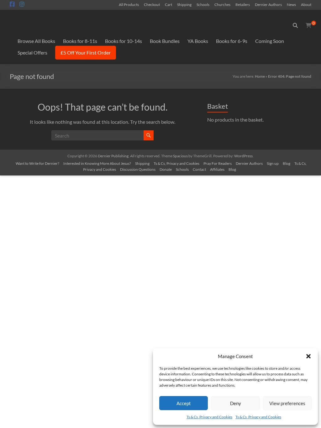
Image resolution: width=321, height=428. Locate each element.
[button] (308, 356)
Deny (235, 403)
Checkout (152, 4)
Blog (286, 163)
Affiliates (217, 169)
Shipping (184, 4)
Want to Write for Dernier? (37, 163)
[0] (308, 25)
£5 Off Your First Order (86, 52)
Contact (199, 169)
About (306, 4)
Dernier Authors (268, 4)
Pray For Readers (217, 163)
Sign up (273, 163)
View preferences (287, 403)
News (291, 4)
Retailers (242, 4)
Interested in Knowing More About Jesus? (97, 163)
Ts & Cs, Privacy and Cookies (209, 417)
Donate (166, 169)
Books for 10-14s (123, 41)
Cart (168, 4)
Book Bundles (165, 41)
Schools (203, 4)
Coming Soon (269, 41)
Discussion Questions (137, 169)
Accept (183, 403)
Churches (222, 4)
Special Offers (32, 52)
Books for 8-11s (80, 41)
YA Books (197, 41)
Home (260, 76)
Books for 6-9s (231, 41)
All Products (129, 4)
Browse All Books (36, 41)
